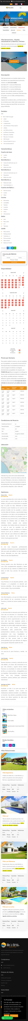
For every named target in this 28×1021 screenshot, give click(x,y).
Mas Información (14, 1015)
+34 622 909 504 (6, 1)
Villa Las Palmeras (9, 861)
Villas (11, 21)
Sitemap (3, 985)
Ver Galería (14, 61)
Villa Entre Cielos (12, 715)
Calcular (14, 262)
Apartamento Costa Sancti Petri (16, 726)
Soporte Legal (4, 982)
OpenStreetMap (24, 472)
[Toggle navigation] (20, 7)
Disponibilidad (6, 30)
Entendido (7, 1015)
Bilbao (13, 593)
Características (13, 27)
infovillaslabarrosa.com (19, 1)
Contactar (14, 32)
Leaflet (18, 472)
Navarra (12, 542)
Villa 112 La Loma (8, 907)
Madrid (10, 495)
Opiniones (19, 30)
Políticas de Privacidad (6, 977)
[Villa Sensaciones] (14, 459)
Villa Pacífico (11, 731)
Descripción (5, 27)
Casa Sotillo (11, 720)
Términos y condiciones (6, 980)
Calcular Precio (21, 27)
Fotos (24, 30)
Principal (5, 21)
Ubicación (13, 30)
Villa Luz (5, 816)
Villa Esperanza (8, 773)
